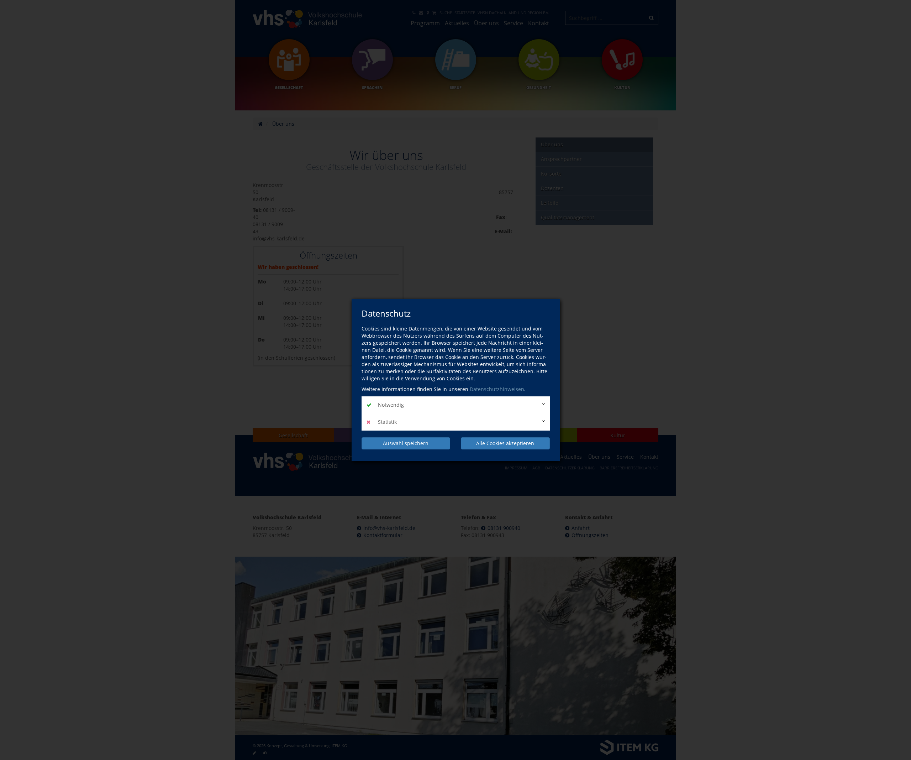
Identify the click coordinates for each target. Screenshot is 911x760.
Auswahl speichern (405, 443)
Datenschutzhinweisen (497, 389)
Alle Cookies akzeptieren (505, 443)
